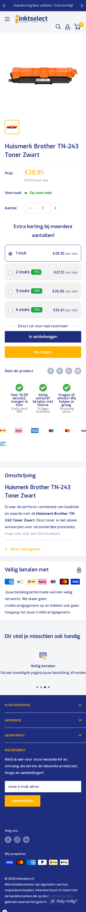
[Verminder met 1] (30, 208)
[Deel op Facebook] (50, 370)
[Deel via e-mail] (78, 370)
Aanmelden (22, 800)
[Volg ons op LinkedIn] (26, 839)
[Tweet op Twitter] (68, 370)
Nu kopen (43, 351)
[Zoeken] (58, 26)
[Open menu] (7, 19)
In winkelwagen (43, 336)
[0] (77, 27)
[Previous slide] (4, 5)
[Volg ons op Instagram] (17, 839)
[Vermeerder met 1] (55, 208)
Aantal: (11, 208)
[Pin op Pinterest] (59, 370)
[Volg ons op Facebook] (8, 839)
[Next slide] (81, 5)
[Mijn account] (67, 26)
